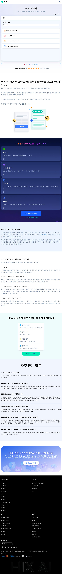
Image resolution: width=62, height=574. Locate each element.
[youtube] (11, 547)
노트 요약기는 (43, 234)
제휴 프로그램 (35, 525)
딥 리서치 (5, 184)
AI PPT (5, 201)
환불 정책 (34, 534)
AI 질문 (3, 507)
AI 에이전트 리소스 (6, 528)
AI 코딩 (3, 496)
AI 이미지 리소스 (5, 523)
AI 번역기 (3, 510)
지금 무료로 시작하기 (31, 213)
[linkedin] (8, 547)
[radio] (29, 68)
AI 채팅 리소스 (5, 525)
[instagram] (14, 547)
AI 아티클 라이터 (7, 168)
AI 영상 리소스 (5, 520)
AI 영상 (3, 488)
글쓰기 (3, 534)
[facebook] (2, 547)
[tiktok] (17, 547)
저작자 (33, 520)
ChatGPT (3, 531)
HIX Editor (34, 488)
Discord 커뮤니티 (36, 536)
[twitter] (5, 547)
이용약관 (34, 531)
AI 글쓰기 (5, 152)
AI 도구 (34, 491)
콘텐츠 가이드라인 (36, 523)
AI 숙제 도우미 (5, 505)
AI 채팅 (3, 483)
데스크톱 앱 (35, 485)
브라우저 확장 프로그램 (38, 483)
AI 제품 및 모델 (5, 517)
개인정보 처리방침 (36, 528)
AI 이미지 (3, 485)
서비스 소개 (35, 517)
